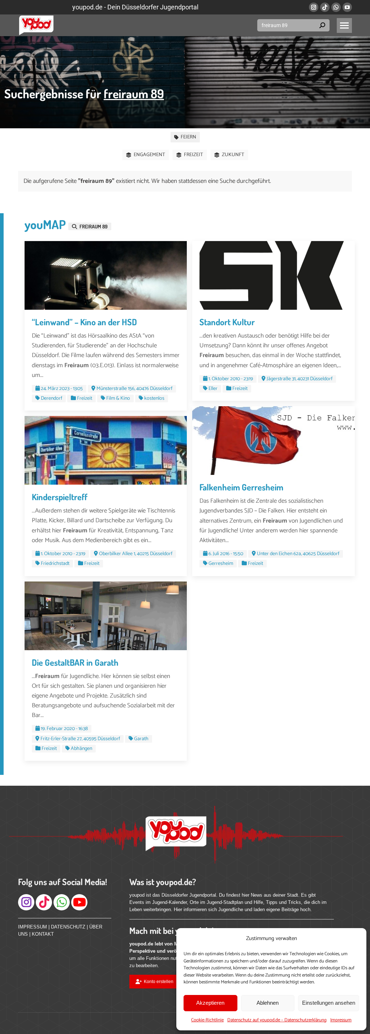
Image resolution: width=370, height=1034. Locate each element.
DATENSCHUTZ (68, 927)
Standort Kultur (227, 321)
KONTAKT (43, 934)
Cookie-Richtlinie (207, 1020)
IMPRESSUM (32, 927)
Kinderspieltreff (59, 496)
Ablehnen (268, 1003)
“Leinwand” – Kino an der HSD (84, 321)
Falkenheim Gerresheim (241, 487)
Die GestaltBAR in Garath (75, 662)
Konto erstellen (158, 981)
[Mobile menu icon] (344, 25)
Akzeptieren (210, 1003)
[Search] (322, 25)
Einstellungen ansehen (328, 1003)
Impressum (341, 1020)
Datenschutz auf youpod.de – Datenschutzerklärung (277, 1020)
